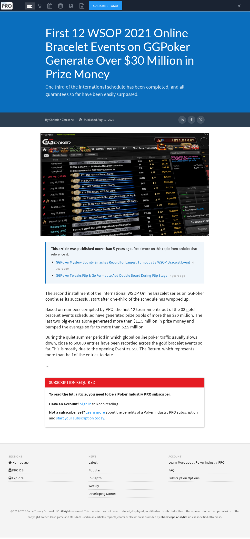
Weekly (94, 486)
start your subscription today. (80, 418)
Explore (17, 478)
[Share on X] (201, 120)
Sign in (85, 403)
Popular (94, 470)
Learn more (96, 412)
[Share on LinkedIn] (182, 120)
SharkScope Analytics (173, 517)
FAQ (171, 470)
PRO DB (17, 470)
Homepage (20, 462)
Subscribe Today (106, 6)
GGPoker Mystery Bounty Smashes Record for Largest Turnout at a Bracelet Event (123, 262)
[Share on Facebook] (191, 120)
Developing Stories (102, 493)
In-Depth (95, 478)
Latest (93, 462)
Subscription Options (184, 478)
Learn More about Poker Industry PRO (197, 462)
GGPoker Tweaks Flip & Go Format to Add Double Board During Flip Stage (112, 275)
